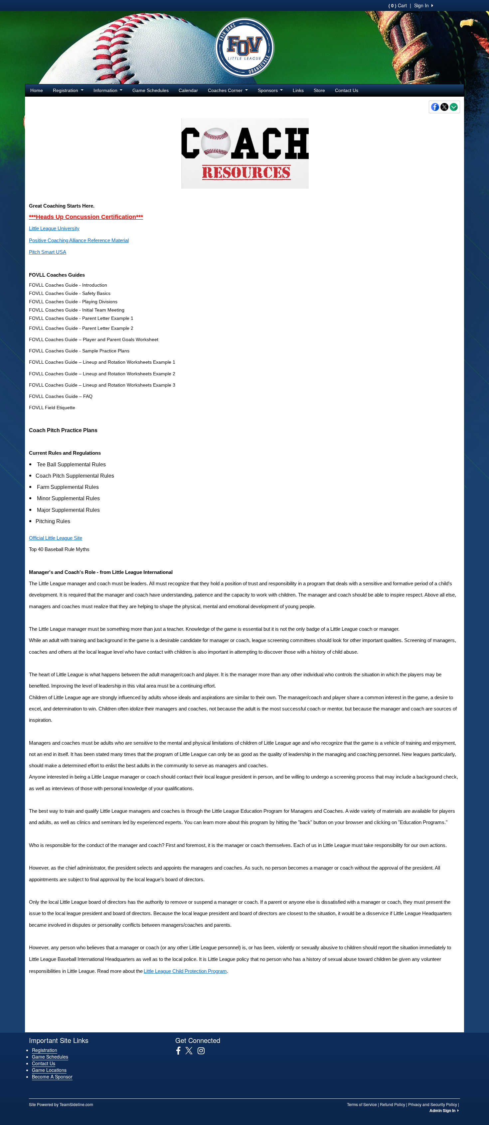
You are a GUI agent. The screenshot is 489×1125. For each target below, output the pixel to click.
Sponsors (268, 90)
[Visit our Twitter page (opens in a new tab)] (191, 1050)
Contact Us (346, 90)
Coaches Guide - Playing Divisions (80, 301)
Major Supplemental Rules (68, 510)
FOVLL (36, 285)
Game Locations (49, 1070)
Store (319, 90)
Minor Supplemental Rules (68, 498)
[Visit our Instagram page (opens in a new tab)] (204, 1051)
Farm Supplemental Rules (68, 487)
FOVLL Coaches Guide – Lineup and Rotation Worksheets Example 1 (102, 362)
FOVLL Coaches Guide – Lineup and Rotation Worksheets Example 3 (102, 385)
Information (106, 90)
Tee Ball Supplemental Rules (71, 464)
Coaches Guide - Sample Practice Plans (86, 350)
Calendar (188, 90)
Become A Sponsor (52, 1076)
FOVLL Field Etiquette (52, 407)
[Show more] (454, 107)
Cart (398, 5)
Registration (66, 90)
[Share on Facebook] (435, 107)
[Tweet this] (444, 107)
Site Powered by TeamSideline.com (61, 1104)
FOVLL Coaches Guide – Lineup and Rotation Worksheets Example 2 (102, 373)
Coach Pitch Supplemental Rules (75, 476)
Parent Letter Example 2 (88, 328)
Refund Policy (392, 1104)
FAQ (68, 396)
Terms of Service (362, 1104)
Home (36, 90)
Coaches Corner (226, 90)
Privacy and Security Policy (432, 1104)
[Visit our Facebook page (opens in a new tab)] (180, 1051)
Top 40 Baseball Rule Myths (59, 549)
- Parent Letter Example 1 (106, 318)
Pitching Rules (53, 521)
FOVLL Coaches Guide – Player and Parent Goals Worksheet (93, 339)
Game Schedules (150, 90)
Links (298, 90)
